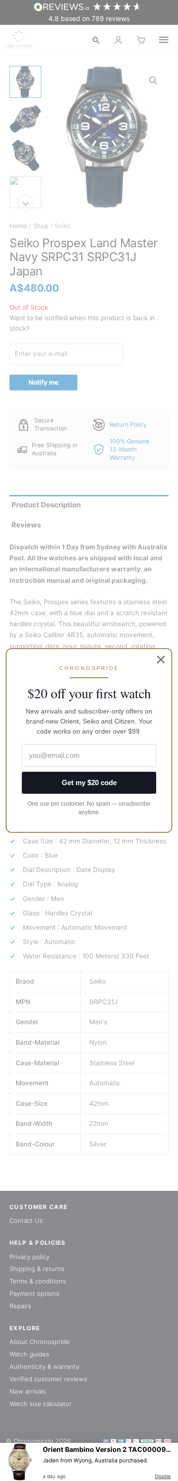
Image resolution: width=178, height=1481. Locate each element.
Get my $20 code (89, 782)
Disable (163, 1476)
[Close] (161, 659)
